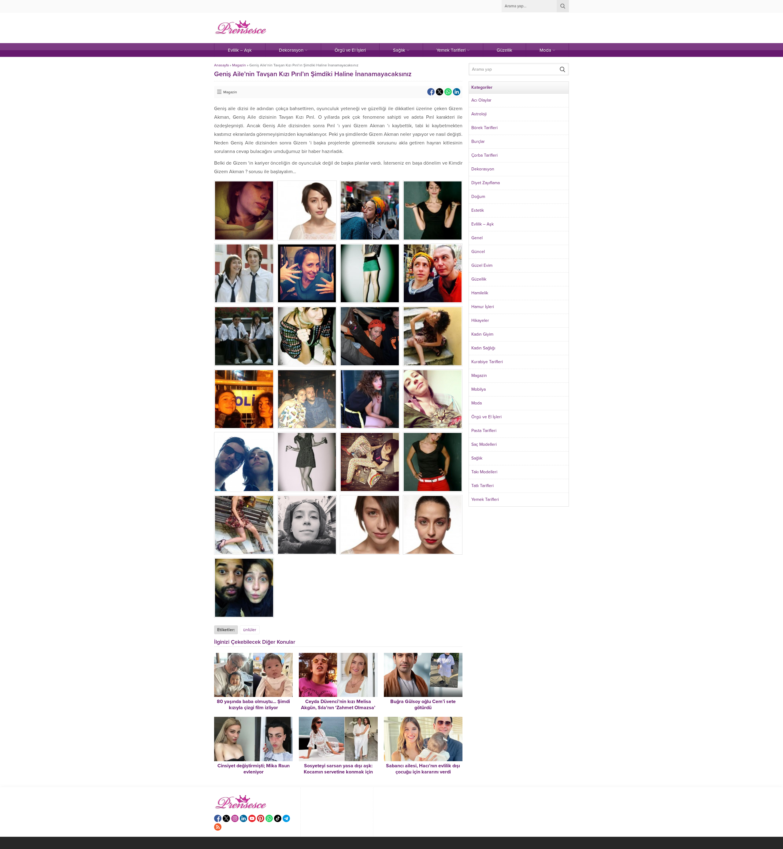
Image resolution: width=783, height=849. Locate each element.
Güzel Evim (481, 265)
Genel (477, 237)
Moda (476, 403)
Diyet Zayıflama (485, 182)
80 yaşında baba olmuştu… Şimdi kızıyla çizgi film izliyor (253, 704)
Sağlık (476, 458)
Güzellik (478, 279)
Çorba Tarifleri (484, 155)
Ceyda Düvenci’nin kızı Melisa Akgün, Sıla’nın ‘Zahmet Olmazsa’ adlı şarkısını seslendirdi (338, 707)
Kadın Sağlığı (483, 348)
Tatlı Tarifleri (482, 485)
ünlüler (249, 629)
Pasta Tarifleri (483, 430)
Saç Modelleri (484, 444)
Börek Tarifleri (484, 127)
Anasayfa (221, 65)
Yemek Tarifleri (485, 499)
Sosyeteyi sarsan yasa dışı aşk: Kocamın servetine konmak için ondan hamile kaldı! (338, 772)
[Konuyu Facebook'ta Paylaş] (431, 91)
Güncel (478, 251)
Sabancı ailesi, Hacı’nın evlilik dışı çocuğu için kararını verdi (423, 769)
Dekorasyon (482, 169)
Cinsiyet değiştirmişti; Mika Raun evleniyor (253, 769)
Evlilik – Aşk (482, 224)
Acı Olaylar (481, 100)
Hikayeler (480, 320)
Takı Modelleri (484, 472)
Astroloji (479, 114)
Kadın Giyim (482, 334)
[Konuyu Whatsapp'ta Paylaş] (448, 91)
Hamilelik (479, 293)
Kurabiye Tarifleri (487, 361)
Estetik (477, 210)
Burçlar (478, 141)
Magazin (239, 65)
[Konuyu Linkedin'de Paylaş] (456, 91)
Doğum (478, 196)
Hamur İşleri (482, 306)
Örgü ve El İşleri (486, 416)
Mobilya (478, 389)
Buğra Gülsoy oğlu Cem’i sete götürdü (423, 704)
